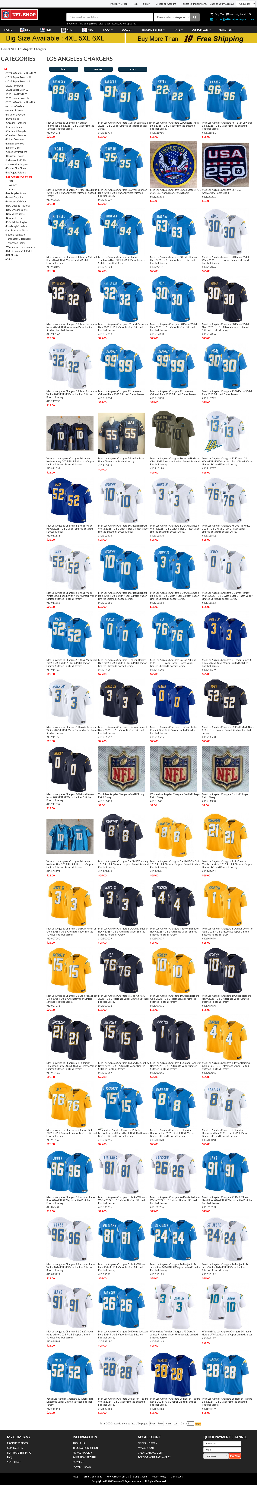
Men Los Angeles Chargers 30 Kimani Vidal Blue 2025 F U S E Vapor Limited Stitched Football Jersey (173, 327)
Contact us (177, 1476)
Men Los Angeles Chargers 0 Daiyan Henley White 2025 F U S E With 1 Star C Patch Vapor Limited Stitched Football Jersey (227, 595)
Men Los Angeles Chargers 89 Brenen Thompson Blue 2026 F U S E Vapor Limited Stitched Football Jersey (70, 125)
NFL (27, 29)
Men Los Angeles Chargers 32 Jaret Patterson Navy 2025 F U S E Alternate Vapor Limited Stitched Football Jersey (71, 327)
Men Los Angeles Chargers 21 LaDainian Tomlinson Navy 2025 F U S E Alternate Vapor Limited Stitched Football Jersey (71, 1065)
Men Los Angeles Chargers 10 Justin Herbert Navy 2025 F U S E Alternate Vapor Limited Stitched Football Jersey (226, 998)
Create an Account (166, 3)
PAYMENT (78, 1462)
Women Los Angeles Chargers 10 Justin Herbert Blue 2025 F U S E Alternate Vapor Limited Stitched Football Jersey (69, 864)
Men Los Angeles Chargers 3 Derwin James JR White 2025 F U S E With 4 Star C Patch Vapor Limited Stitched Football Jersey (175, 528)
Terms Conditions (92, 1476)
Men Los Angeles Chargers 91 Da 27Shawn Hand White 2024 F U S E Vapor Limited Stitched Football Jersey (70, 1334)
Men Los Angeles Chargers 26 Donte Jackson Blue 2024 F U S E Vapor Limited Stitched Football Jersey (123, 1334)
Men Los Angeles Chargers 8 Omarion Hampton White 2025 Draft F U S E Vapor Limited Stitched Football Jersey (225, 1133)
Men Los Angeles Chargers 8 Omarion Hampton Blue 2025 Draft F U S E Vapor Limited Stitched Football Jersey (172, 1133)
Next (168, 1423)
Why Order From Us (117, 1476)
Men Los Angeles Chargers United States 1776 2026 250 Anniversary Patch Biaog (175, 191)
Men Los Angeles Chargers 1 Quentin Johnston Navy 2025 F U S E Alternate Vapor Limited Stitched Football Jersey (175, 1065)
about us (79, 1443)
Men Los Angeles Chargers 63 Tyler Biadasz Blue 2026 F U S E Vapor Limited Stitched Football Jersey (174, 259)
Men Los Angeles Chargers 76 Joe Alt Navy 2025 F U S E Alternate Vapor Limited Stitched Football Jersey (123, 998)
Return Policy (159, 1476)
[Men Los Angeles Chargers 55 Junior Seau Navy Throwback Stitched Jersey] (121, 433)
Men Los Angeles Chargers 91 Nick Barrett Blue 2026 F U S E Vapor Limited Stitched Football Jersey (124, 125)
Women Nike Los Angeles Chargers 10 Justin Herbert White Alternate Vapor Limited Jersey (227, 1333)
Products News (17, 1443)
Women (98, 69)
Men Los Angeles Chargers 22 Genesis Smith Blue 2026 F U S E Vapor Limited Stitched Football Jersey (174, 125)
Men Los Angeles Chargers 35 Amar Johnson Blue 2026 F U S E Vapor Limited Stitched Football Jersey (122, 192)
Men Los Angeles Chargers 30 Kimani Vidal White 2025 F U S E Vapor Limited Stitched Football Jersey (225, 259)
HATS (177, 29)
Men (63, 69)
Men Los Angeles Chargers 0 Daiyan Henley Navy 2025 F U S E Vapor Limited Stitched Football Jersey (70, 797)
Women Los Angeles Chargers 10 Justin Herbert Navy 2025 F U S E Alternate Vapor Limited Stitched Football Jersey (70, 461)
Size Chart (14, 1462)
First (152, 1423)
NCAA (106, 29)
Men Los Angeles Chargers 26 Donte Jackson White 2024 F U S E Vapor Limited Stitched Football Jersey (175, 1200)
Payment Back (82, 1466)
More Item (226, 29)
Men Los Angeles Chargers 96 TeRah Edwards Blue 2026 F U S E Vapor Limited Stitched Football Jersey (227, 125)
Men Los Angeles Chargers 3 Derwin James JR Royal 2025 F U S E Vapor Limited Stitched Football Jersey (227, 662)
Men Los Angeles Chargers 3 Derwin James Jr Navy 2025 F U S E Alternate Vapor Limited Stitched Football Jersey (123, 931)
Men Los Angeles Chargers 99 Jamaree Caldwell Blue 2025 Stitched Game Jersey (121, 393)
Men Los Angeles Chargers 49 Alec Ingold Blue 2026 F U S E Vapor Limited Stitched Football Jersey (71, 192)
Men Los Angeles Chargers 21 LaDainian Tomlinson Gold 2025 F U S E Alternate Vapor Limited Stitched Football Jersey (227, 864)
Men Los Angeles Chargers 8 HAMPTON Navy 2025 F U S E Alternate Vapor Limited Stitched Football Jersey (123, 864)
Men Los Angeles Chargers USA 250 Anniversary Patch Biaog (221, 191)
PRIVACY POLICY (82, 1452)
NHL (69, 29)
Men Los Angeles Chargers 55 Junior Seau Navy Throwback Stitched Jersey (121, 460)
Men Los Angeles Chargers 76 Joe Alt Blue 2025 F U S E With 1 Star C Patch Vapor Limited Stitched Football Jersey (173, 662)
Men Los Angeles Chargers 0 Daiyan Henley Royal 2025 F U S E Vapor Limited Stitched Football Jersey (174, 730)
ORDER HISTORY (147, 1443)
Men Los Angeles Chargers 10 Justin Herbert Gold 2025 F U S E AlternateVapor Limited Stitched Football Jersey (174, 998)
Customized (200, 29)
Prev (160, 1423)
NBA (90, 29)
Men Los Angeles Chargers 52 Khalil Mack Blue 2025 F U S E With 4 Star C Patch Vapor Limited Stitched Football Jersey (71, 662)
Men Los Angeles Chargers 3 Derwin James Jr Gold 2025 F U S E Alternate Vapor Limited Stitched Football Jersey (71, 931)
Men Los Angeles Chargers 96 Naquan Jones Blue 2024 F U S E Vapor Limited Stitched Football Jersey (70, 1200)
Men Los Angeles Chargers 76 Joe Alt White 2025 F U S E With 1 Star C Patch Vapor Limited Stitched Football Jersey (226, 528)
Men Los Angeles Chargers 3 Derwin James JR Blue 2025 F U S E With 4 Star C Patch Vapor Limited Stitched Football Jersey (175, 595)
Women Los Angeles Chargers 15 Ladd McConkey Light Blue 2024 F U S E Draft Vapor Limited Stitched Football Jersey (123, 1133)
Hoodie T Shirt (152, 29)
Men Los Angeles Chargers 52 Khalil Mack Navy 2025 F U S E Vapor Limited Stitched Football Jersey (228, 730)
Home (8, 29)
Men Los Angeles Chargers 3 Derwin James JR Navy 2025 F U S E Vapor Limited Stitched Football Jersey (123, 730)
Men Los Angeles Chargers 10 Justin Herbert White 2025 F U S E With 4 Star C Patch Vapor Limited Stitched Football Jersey (123, 528)
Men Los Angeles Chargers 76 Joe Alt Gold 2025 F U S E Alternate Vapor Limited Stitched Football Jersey (71, 1133)
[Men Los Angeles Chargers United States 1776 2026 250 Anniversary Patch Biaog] (173, 164)
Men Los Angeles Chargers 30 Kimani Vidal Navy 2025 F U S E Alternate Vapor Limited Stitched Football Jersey (225, 327)
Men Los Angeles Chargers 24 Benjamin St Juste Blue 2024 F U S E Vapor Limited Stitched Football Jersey (175, 1267)
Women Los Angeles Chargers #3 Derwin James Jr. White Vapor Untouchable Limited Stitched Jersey (174, 1334)
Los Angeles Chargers (32, 49)
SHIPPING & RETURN (84, 1457)
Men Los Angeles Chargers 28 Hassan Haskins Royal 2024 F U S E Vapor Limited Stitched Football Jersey (175, 1401)
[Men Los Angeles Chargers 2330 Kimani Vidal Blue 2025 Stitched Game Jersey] (225, 366)
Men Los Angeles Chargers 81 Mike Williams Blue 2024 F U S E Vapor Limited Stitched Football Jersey (122, 1267)
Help (135, 3)
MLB (48, 29)
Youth (133, 69)
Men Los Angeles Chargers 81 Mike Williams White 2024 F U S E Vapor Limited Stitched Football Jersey (122, 1200)
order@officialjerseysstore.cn (235, 19)
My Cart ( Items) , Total (233, 14)
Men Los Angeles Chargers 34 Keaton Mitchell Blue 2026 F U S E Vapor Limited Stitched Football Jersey (71, 259)
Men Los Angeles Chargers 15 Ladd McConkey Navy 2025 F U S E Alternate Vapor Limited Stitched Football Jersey (123, 1065)
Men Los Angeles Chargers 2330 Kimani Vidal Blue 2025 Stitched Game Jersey (227, 393)
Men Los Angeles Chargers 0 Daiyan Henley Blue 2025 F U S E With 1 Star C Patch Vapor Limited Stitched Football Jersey (122, 662)
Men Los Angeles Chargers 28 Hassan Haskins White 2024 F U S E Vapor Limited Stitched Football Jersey (123, 1401)
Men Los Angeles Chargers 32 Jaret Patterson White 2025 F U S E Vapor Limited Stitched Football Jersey (71, 394)
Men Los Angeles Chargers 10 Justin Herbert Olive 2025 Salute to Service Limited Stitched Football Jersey (175, 461)
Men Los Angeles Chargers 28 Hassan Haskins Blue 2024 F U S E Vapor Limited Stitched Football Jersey (227, 1401)
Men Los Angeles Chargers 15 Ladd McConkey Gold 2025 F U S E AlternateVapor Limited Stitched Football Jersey (71, 998)
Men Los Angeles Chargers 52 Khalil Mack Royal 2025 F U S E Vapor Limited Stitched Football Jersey (69, 528)
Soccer (127, 29)
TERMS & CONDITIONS (86, 1447)
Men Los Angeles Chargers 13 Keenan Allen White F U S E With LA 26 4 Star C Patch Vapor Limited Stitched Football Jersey (227, 461)
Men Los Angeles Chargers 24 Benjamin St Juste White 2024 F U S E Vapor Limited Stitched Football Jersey (225, 1267)
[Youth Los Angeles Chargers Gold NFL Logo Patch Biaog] (121, 769)
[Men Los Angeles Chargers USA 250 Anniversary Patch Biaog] (225, 164)
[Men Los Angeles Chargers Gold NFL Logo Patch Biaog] (225, 769)
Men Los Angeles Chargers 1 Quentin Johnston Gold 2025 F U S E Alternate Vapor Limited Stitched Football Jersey (227, 931)
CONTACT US (15, 1447)
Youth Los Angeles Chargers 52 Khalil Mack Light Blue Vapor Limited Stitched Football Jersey (70, 1401)
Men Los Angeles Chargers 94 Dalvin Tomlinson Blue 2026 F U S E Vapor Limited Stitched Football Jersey (121, 259)
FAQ (9, 1457)
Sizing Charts (140, 1476)
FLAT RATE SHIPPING (19, 1452)
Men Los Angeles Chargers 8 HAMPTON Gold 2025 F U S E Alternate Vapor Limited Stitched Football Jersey (175, 864)
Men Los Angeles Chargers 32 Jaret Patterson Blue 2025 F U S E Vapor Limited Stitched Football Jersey (123, 327)
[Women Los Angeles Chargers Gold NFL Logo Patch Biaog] (173, 769)
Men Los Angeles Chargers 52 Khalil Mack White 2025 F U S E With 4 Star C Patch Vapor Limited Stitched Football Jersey (71, 595)
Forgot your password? (194, 3)
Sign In (146, 3)
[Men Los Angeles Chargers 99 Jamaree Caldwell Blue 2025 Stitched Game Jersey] (121, 366)
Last (176, 1423)
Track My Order (118, 3)
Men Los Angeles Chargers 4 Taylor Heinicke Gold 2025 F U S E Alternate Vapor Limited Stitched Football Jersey (226, 1065)
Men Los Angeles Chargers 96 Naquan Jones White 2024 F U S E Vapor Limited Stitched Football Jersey (70, 1267)
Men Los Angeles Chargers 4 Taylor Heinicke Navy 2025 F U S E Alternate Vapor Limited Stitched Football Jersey (174, 931)
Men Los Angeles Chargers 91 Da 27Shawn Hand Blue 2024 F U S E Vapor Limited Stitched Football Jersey (227, 1200)
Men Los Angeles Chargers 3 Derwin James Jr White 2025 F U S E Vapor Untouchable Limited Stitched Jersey (72, 730)
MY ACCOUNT (146, 1447)
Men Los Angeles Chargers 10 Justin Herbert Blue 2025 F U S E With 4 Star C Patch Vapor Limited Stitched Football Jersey (122, 595)
